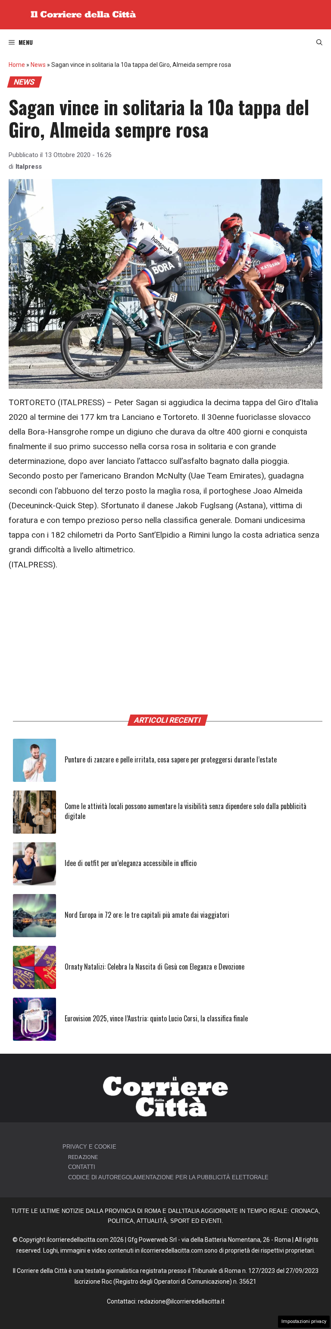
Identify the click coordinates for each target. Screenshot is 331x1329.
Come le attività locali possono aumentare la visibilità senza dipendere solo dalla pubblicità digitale (185, 811)
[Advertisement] (165, 644)
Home (17, 64)
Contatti (81, 1167)
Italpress (29, 166)
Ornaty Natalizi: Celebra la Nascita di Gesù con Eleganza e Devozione (154, 966)
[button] (319, 42)
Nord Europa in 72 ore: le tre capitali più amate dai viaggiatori (147, 915)
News (38, 64)
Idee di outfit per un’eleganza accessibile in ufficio (131, 863)
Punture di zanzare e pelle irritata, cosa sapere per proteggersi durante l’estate (171, 759)
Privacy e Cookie (89, 1146)
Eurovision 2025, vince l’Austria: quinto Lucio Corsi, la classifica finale (156, 1018)
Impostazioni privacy (303, 1321)
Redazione (83, 1157)
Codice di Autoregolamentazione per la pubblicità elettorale (168, 1177)
